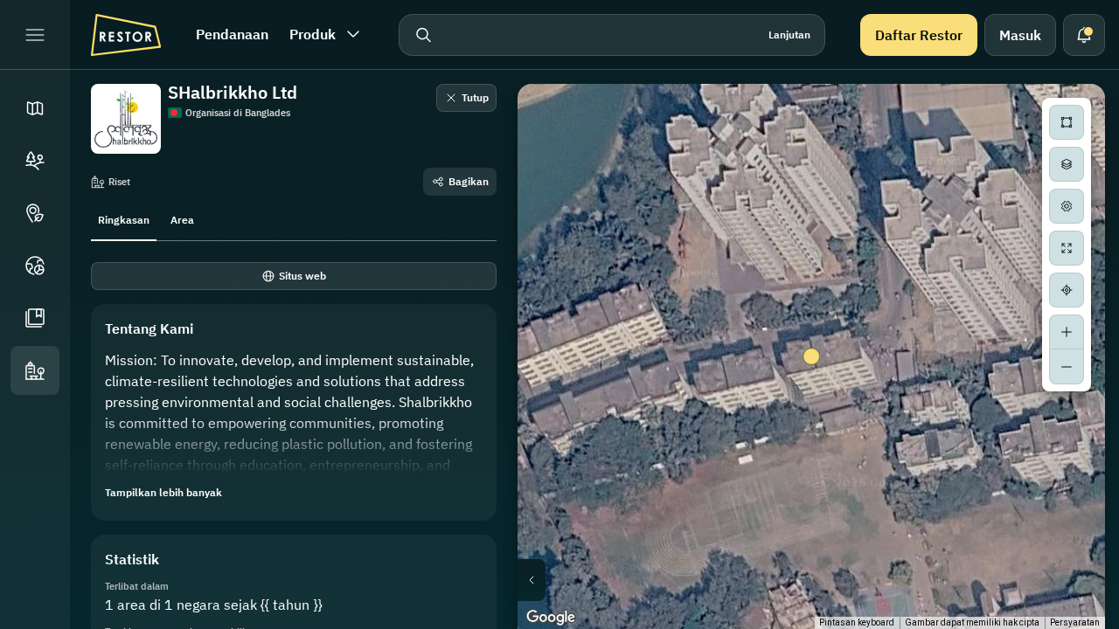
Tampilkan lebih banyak (163, 492)
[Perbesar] (1066, 331)
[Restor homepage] (126, 35)
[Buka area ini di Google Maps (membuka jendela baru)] (551, 617)
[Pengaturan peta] (1066, 206)
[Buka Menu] (35, 35)
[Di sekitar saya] (1066, 290)
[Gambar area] (1066, 122)
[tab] (123, 218)
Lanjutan (789, 34)
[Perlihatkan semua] (1066, 248)
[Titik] (34, 213)
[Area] (34, 160)
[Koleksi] (34, 318)
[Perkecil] (1066, 366)
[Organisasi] (34, 370)
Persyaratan (1075, 622)
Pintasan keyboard (856, 622)
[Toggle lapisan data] (1066, 164)
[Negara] (34, 265)
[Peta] (34, 108)
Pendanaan (232, 34)
